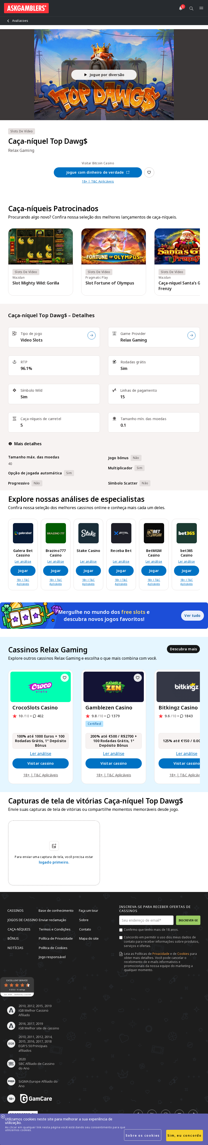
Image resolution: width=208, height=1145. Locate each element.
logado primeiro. (54, 862)
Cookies (183, 954)
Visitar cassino (40, 763)
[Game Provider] (191, 335)
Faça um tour (88, 910)
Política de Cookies (53, 947)
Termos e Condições (55, 929)
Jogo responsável (52, 957)
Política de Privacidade (56, 938)
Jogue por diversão (107, 74)
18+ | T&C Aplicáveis (98, 182)
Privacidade (160, 954)
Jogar (23, 570)
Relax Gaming (133, 340)
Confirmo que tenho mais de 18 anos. (151, 929)
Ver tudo (192, 615)
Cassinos (15, 910)
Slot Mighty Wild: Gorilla (35, 283)
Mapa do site (89, 938)
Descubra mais (183, 649)
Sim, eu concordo (184, 1135)
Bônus (13, 938)
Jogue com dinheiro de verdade (95, 172)
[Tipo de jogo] (92, 335)
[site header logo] (26, 8)
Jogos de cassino (23, 920)
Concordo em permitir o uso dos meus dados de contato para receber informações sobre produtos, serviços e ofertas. (161, 941)
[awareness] (36, 1099)
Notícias (15, 947)
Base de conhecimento (56, 910)
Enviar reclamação (52, 920)
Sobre (84, 920)
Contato (85, 929)
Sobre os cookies (143, 1135)
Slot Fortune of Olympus (109, 283)
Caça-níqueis (19, 929)
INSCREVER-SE (188, 920)
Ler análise (23, 562)
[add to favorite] (65, 678)
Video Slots (32, 340)
